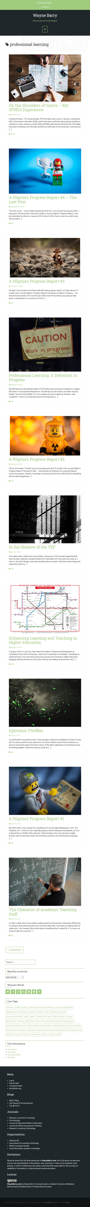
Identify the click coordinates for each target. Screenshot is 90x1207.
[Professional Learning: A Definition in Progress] (45, 344)
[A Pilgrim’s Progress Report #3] (45, 257)
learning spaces (68, 1021)
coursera (58, 1007)
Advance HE (14, 1141)
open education (45, 1025)
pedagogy (22, 1030)
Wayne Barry (45, 15)
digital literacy (11, 1012)
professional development (56, 1030)
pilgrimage (41, 1030)
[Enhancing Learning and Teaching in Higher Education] (45, 609)
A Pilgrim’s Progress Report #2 (37, 459)
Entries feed (14, 1083)
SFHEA (13, 134)
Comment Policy (14, 1055)
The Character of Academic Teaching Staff (42, 912)
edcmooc (40, 1012)
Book (12, 664)
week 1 (44, 1034)
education (62, 1012)
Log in (11, 1080)
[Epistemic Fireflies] (45, 703)
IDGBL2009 (29, 1021)
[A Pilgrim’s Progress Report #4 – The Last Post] (45, 171)
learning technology (13, 1025)
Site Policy (12, 1052)
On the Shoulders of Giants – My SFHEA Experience (39, 107)
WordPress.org (15, 1088)
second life (36, 1034)
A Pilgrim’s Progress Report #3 (37, 281)
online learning (33, 1025)
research (18, 1034)
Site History (12, 1049)
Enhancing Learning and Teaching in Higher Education (43, 640)
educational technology (14, 1016)
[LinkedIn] (23, 991)
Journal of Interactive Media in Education (25, 1123)
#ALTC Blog (14, 1100)
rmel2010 (26, 1034)
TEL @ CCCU (14, 1106)
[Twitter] (7, 991)
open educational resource (62, 1025)
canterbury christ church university (41, 1007)
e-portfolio (30, 1012)
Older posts (15, 950)
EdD (12, 223)
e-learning (21, 1012)
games (32, 1016)
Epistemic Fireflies (26, 730)
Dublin (67, 1202)
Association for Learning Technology (24, 1143)
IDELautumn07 (11, 1021)
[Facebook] (13, 991)
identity (20, 1021)
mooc (24, 1025)
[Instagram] (18, 991)
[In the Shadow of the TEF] (45, 519)
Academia (9, 1007)
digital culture (68, 1007)
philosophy (31, 1030)
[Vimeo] (29, 991)
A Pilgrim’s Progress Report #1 (36, 818)
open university (11, 1030)
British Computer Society (19, 1146)
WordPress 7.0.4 (50, 1202)
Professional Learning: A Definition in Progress (43, 377)
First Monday (14, 1120)
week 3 (58, 1034)
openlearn (77, 1025)
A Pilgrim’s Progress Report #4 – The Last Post (43, 199)
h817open (47, 1016)
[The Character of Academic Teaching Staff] (45, 881)
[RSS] (39, 991)
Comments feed (15, 1086)
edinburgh (53, 1012)
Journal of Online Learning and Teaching (25, 1126)
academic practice (21, 1007)
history (69, 1016)
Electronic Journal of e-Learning (22, 1118)
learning (58, 1021)
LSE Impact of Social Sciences (21, 1103)
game (26, 1016)
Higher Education (59, 1016)
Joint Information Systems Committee (24, 1148)
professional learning (74, 1030)
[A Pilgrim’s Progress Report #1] (45, 791)
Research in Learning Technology (22, 1128)
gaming (39, 1016)
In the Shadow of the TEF (32, 547)
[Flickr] (34, 991)
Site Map (11, 1057)
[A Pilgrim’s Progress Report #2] (45, 436)
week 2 (51, 1034)
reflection (9, 1034)
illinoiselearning (47, 1021)
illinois (38, 1021)
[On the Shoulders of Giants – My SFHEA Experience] (45, 78)
